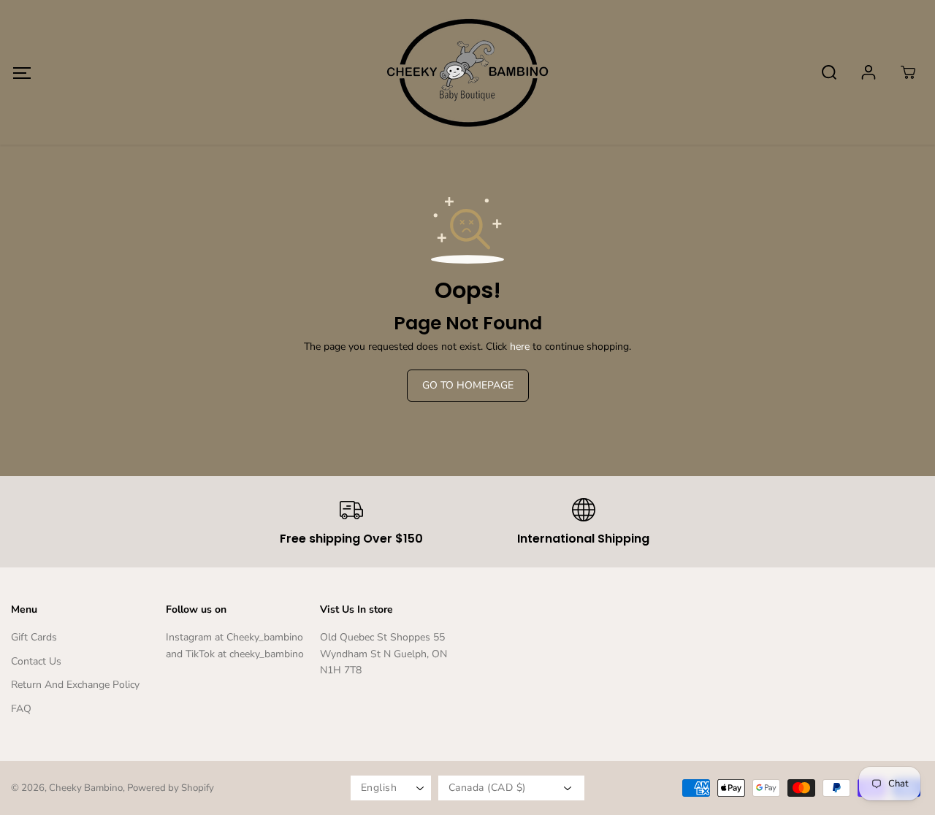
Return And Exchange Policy (75, 685)
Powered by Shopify (170, 788)
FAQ (21, 709)
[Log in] (868, 72)
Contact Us (36, 661)
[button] (21, 72)
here (520, 346)
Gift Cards (34, 637)
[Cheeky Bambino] (467, 72)
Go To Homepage (468, 385)
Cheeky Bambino (86, 788)
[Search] (829, 72)
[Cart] (908, 72)
